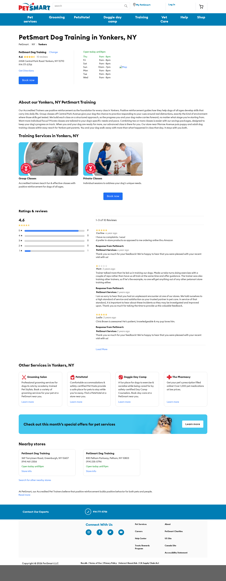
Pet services (30, 19)
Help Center (140, 538)
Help (184, 17)
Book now (28, 80)
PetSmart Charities (174, 531)
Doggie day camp (113, 19)
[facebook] (99, 532)
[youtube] (121, 532)
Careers (139, 531)
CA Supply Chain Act (149, 563)
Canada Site (170, 546)
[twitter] (110, 532)
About (168, 524)
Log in (171, 4)
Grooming (57, 17)
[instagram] (88, 532)
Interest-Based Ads (128, 563)
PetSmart (24, 44)
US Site (168, 538)
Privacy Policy (110, 563)
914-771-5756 (100, 512)
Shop (201, 17)
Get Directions (26, 71)
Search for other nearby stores (35, 480)
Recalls (84, 563)
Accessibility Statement (176, 553)
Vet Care (164, 19)
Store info (27, 471)
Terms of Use (95, 563)
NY (33, 44)
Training (141, 17)
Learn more (28, 402)
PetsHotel (82, 17)
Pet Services (141, 524)
